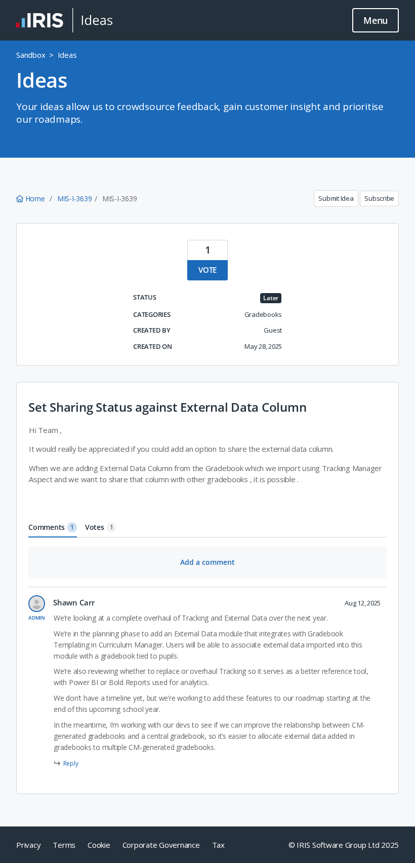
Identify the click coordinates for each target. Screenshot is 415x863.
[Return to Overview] (64, 20)
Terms (64, 845)
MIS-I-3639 (74, 198)
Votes (99, 527)
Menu (375, 20)
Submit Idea (335, 198)
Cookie (99, 845)
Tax (218, 845)
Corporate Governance (161, 845)
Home (35, 198)
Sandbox (30, 55)
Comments (51, 527)
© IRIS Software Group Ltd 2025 (343, 845)
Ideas (67, 55)
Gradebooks (263, 314)
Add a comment (207, 562)
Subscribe (379, 198)
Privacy (28, 845)
